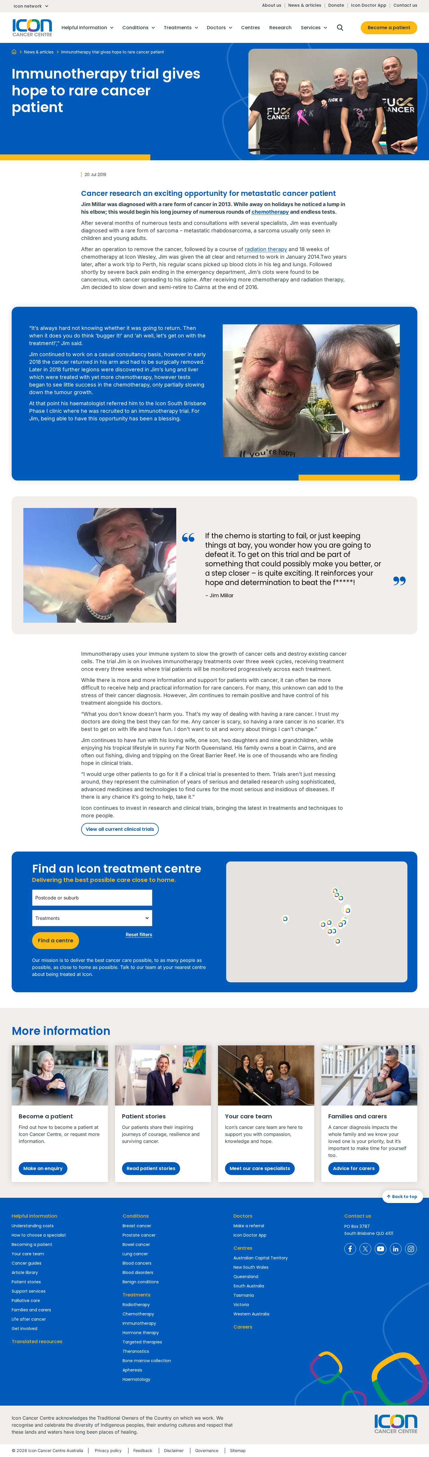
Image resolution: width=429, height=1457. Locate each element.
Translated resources (37, 1341)
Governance (206, 1450)
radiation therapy (266, 249)
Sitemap (238, 1450)
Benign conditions (141, 1282)
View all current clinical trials (120, 829)
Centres (242, 1248)
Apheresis (132, 1370)
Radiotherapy (136, 1305)
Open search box (340, 28)
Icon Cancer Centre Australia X (365, 1249)
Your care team (28, 1254)
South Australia (248, 1286)
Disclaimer (174, 1450)
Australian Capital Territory (260, 1258)
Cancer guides (26, 1263)
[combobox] (92, 897)
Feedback (142, 1450)
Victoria (241, 1305)
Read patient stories (151, 1168)
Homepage (32, 27)
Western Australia (251, 1314)
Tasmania (243, 1295)
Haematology (136, 1379)
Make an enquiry (43, 1168)
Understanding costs (33, 1226)
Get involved (24, 1328)
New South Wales (250, 1267)
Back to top (404, 1197)
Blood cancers (137, 1263)
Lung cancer (135, 1254)
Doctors (242, 1216)
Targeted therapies (142, 1342)
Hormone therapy (141, 1333)
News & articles (304, 5)
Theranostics (136, 1351)
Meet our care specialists (260, 1168)
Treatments (137, 1294)
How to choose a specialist (39, 1235)
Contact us (405, 5)
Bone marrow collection (147, 1361)
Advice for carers (354, 1168)
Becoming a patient (32, 1244)
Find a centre (55, 940)
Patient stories (26, 1282)
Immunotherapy (139, 1323)
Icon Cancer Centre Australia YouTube (380, 1249)
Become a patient (389, 27)
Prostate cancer (139, 1235)
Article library (25, 1272)
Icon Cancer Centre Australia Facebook (350, 1249)
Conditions (136, 1216)
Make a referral (248, 1226)
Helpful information (34, 1216)
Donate (336, 5)
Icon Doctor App (368, 5)
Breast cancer (137, 1226)
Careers (242, 1327)
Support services (29, 1291)
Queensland (245, 1277)
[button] (340, 926)
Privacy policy (108, 1450)
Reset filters (139, 934)
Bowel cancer (136, 1244)
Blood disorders (138, 1272)
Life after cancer (29, 1319)
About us (271, 5)
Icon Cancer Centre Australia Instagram (411, 1249)
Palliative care (26, 1300)
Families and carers (31, 1310)
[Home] (14, 51)
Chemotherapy (138, 1314)
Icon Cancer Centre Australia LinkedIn (396, 1249)
